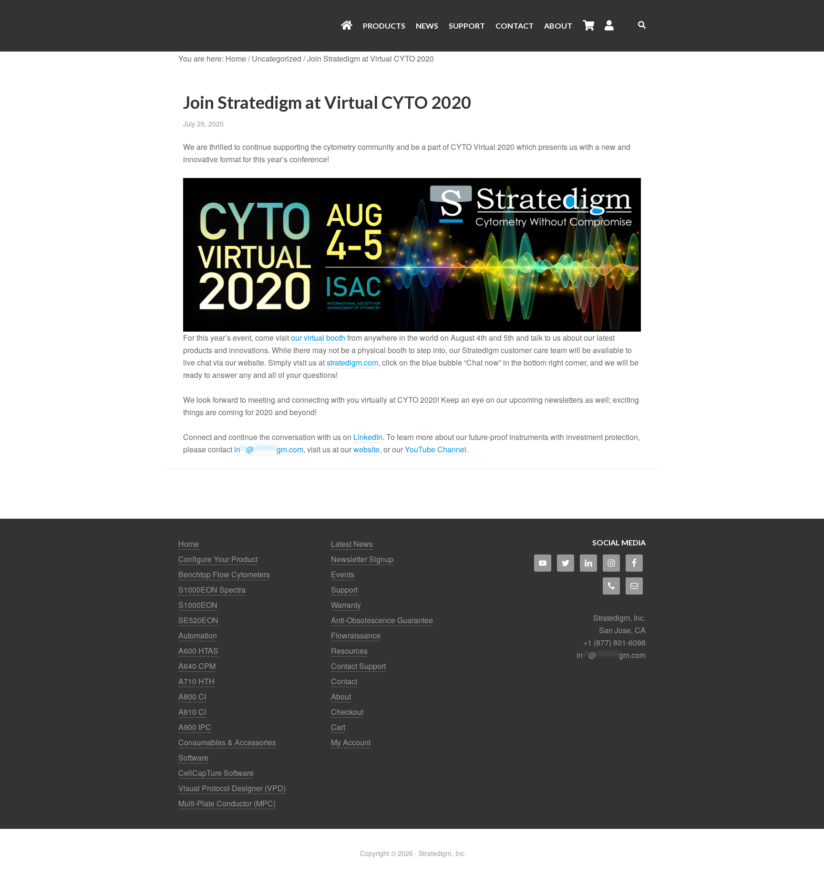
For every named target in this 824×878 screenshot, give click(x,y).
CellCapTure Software (216, 772)
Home (188, 543)
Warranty (346, 604)
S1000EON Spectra (212, 589)
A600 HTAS (198, 650)
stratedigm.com (352, 362)
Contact (344, 681)
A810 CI (192, 711)
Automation (197, 635)
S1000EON (197, 604)
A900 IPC (194, 726)
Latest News (352, 543)
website (366, 449)
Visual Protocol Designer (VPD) (232, 788)
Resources (349, 650)
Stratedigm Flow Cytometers (254, 26)
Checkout (347, 711)
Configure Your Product (218, 559)
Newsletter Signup (362, 559)
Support (344, 589)
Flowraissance (356, 635)
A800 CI (192, 696)
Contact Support (358, 665)
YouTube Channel (435, 449)
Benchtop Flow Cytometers (224, 574)
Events (342, 574)
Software (193, 757)
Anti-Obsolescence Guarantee (382, 620)
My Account (351, 742)
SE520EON (198, 620)
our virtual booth (318, 337)
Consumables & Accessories (227, 742)
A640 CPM (197, 665)
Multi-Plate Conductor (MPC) (227, 803)
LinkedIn (367, 436)
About (341, 696)
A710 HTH (196, 681)
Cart (338, 726)
